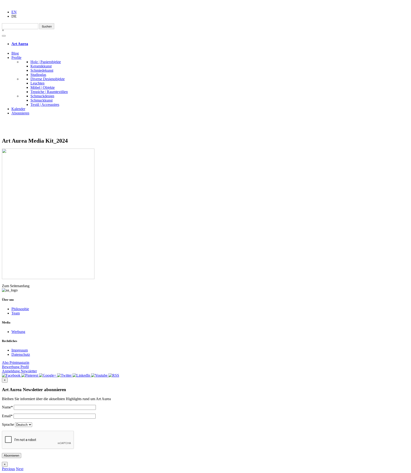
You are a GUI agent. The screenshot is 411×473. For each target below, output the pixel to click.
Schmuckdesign (42, 96)
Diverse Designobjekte (47, 79)
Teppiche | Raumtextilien (49, 92)
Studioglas (38, 75)
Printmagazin (15, 363)
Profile (16, 58)
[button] (8, 469)
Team (15, 313)
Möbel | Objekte (42, 87)
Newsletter (19, 371)
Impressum (19, 350)
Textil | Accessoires (44, 105)
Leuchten (37, 83)
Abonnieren (20, 113)
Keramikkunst (41, 66)
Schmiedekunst (41, 70)
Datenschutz (20, 354)
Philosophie (20, 309)
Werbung (18, 332)
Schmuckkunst (41, 100)
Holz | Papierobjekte (45, 62)
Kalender (18, 109)
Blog (15, 53)
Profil (15, 367)
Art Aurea (19, 44)
